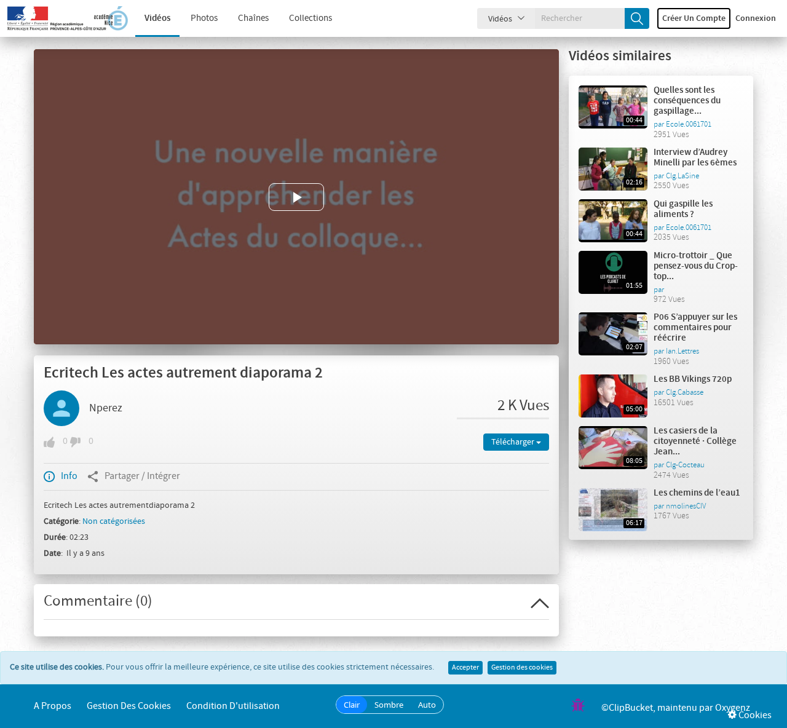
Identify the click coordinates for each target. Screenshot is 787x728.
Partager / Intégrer (142, 476)
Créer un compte (694, 18)
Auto (427, 704)
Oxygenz (732, 708)
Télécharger (513, 442)
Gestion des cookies (522, 668)
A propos (52, 706)
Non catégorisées (113, 521)
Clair (352, 704)
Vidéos (157, 18)
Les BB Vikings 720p (693, 379)
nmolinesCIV (686, 506)
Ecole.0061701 (688, 124)
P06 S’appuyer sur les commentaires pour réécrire (695, 327)
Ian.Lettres (682, 351)
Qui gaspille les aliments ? (683, 209)
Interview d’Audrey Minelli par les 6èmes (695, 157)
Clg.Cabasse (684, 392)
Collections (310, 18)
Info (69, 476)
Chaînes (253, 18)
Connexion (755, 18)
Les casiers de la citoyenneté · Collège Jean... (695, 441)
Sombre (388, 704)
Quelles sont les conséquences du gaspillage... (687, 100)
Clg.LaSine (682, 176)
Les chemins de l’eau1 (697, 493)
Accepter (465, 668)
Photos (204, 18)
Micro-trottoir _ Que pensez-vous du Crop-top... (696, 266)
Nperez (105, 408)
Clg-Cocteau (685, 465)
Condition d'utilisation (233, 706)
